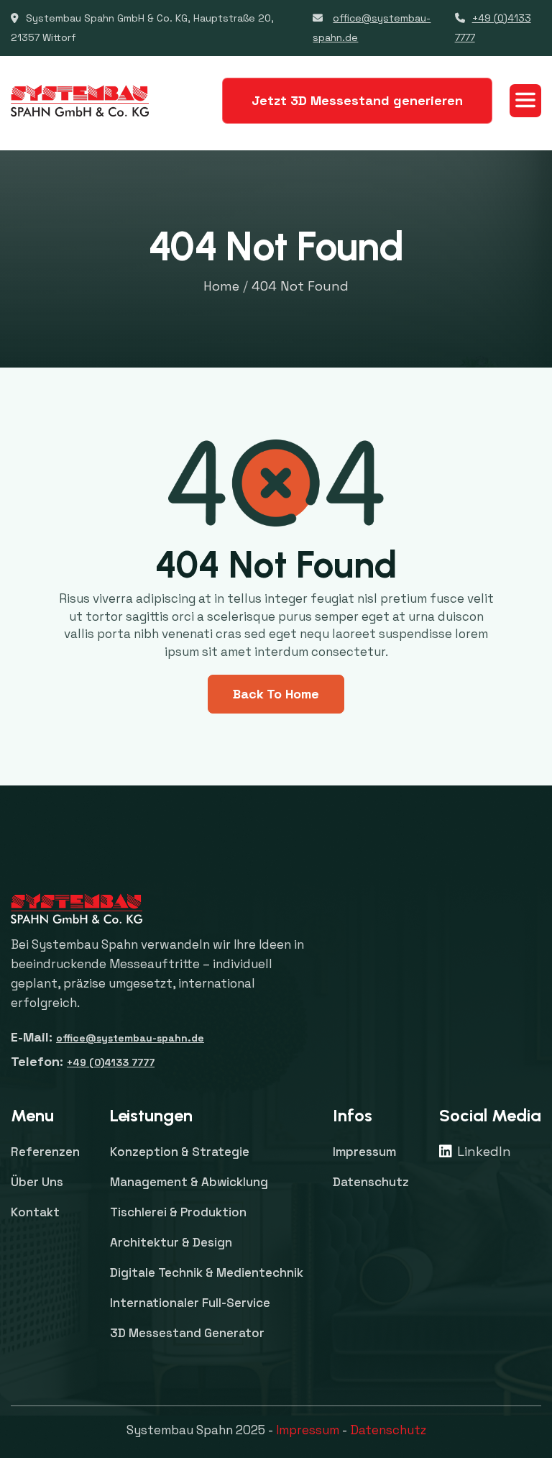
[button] (525, 100)
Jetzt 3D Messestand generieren (357, 100)
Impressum (307, 1430)
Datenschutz (388, 1430)
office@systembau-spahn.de (130, 1037)
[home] (80, 101)
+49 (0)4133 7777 (111, 1062)
